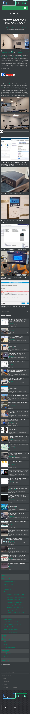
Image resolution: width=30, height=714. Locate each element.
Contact (5, 660)
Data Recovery (8, 619)
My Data (6, 579)
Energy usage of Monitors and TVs (15, 607)
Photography (7, 653)
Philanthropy (7, 589)
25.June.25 (11, 549)
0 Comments (19, 52)
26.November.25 (12, 507)
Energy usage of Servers (13, 599)
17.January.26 (12, 447)
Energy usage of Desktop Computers (16, 597)
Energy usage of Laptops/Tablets (15, 602)
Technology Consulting (22, 27)
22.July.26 (11, 339)
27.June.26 (11, 364)
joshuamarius (15, 51)
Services (6, 616)
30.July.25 (11, 524)
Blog (4, 636)
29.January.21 (6, 51)
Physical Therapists (6, 57)
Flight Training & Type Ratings (12, 624)
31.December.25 (12, 473)
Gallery (5, 651)
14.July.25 (11, 541)
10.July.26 (11, 356)
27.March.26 (12, 414)
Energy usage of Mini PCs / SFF (15, 594)
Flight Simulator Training (11, 621)
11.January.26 (12, 464)
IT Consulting (10, 27)
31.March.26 (12, 405)
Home (4, 27)
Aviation (4, 669)
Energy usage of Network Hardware (16, 604)
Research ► (7, 592)
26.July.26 (11, 330)
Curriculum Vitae (9, 584)
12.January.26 (12, 456)
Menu (5, 8)
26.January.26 (12, 430)
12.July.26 (11, 347)
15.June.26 (11, 389)
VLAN (2, 87)
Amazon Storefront (9, 581)
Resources (7, 639)
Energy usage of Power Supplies (15, 612)
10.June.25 (11, 558)
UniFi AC (18, 82)
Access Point (7, 83)
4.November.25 (12, 516)
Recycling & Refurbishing (11, 629)
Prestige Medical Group (18, 57)
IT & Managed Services (10, 627)
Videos (6, 656)
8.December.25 (12, 481)
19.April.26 (11, 397)
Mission (6, 586)
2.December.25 (12, 499)
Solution (5, 684)
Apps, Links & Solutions (11, 647)
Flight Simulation (8, 672)
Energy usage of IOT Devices (14, 610)
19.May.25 (11, 566)
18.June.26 (11, 381)
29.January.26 (12, 422)
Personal (5, 678)
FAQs (5, 644)
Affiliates (6, 642)
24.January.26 (12, 439)
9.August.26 (11, 323)
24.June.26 (11, 373)
